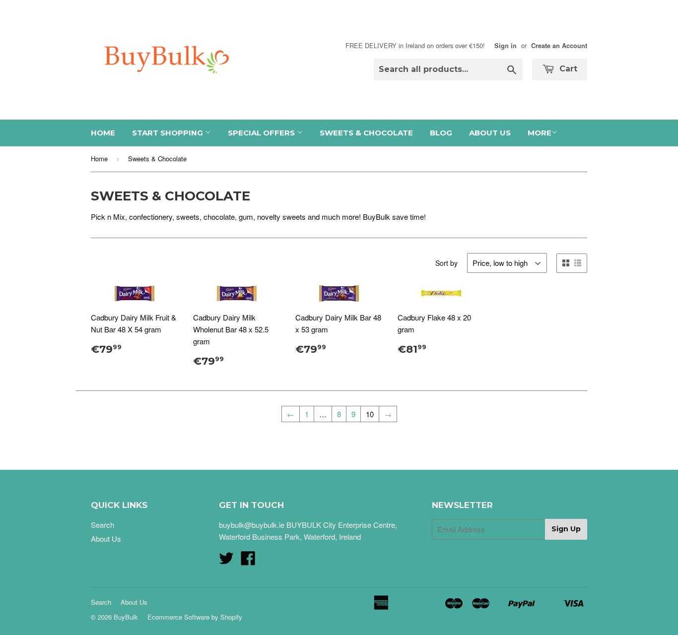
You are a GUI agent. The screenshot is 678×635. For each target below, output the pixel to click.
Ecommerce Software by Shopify (194, 617)
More (539, 132)
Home (103, 132)
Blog (441, 132)
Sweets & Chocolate (366, 132)
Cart (567, 68)
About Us (490, 132)
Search (102, 524)
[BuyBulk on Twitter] (226, 561)
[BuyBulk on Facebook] (248, 561)
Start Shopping (168, 132)
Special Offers (262, 132)
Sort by (446, 263)
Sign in (505, 45)
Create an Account (559, 45)
